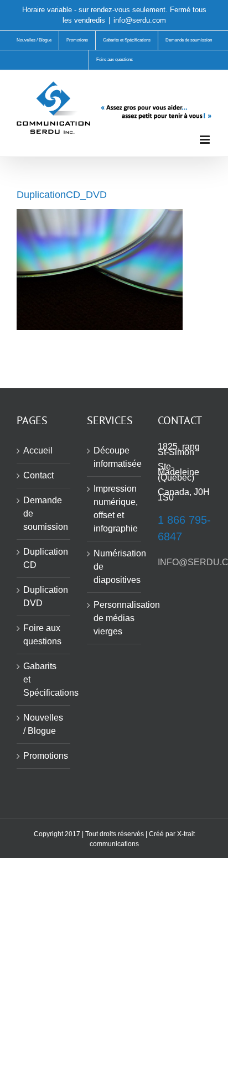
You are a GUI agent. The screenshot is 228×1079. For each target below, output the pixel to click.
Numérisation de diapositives (114, 567)
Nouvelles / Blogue (43, 724)
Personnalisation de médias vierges (114, 618)
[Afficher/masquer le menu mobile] (205, 139)
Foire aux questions (42, 634)
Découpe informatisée (114, 457)
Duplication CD (44, 558)
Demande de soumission (44, 513)
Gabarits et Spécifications (44, 679)
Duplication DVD (44, 596)
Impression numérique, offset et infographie (114, 508)
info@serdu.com (139, 20)
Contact (38, 475)
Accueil (38, 450)
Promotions (44, 755)
